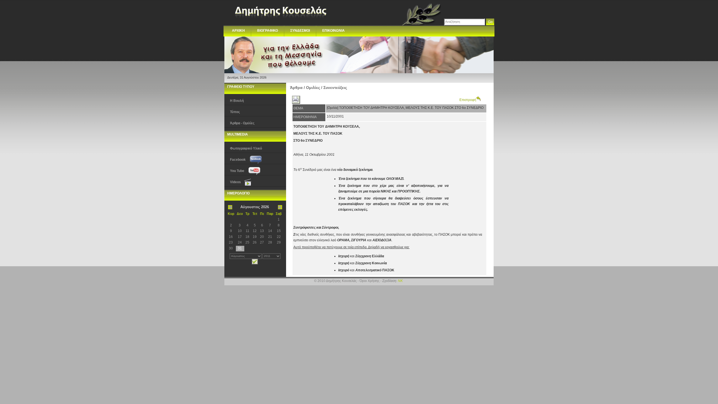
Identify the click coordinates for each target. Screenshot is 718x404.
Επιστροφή (467, 100)
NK (400, 281)
